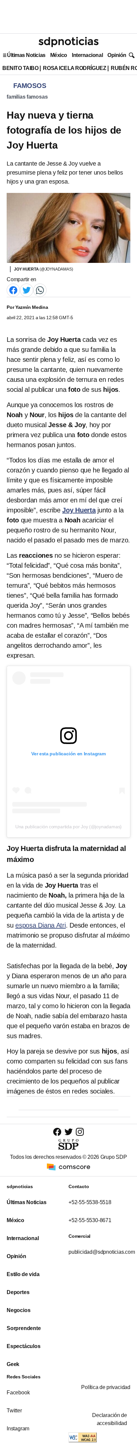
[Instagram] (80, 1131)
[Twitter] (26, 290)
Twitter (14, 1410)
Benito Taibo (20, 68)
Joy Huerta (79, 510)
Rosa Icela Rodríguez (74, 68)
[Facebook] (13, 290)
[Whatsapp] (40, 290)
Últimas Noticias (26, 55)
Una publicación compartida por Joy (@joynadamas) (68, 826)
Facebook (18, 1392)
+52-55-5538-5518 (89, 1202)
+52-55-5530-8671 (89, 1220)
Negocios (18, 1310)
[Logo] (68, 42)
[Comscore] (68, 1166)
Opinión (116, 55)
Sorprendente (24, 1328)
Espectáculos (24, 1346)
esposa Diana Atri (40, 925)
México (58, 55)
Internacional (87, 55)
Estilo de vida (23, 1274)
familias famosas (27, 97)
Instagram (18, 1428)
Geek (13, 1364)
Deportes (18, 1292)
